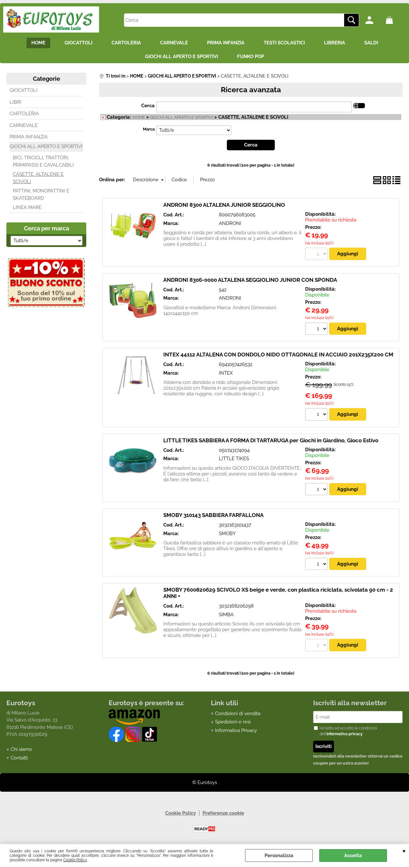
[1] (317, 330)
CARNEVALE (174, 43)
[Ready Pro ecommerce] (204, 828)
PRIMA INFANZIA (225, 43)
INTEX (226, 373)
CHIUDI (404, 850)
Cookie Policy (75, 860)
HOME (38, 43)
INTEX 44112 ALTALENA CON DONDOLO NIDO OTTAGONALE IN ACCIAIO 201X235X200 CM (278, 354)
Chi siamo (21, 749)
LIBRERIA (334, 43)
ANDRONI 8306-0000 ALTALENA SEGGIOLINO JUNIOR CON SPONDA (250, 280)
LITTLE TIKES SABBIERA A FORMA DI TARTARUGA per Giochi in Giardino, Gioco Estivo (270, 440)
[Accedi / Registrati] (374, 20)
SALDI (371, 43)
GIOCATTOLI (78, 43)
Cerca (148, 105)
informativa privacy (345, 734)
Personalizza (279, 855)
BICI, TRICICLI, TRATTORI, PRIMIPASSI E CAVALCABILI (43, 161)
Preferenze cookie (223, 813)
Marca (149, 129)
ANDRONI (230, 223)
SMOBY (227, 533)
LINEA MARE (27, 207)
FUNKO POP (250, 56)
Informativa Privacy (236, 730)
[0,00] (394, 20)
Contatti (19, 758)
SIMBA (226, 614)
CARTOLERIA (126, 43)
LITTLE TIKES (234, 458)
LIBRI (15, 102)
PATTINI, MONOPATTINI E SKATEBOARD (41, 194)
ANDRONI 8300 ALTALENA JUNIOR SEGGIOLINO (224, 205)
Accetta (353, 855)
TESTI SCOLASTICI (284, 43)
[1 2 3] (317, 415)
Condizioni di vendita (237, 713)
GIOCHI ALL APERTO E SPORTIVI (181, 56)
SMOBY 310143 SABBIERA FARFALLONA (213, 515)
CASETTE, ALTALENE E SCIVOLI (38, 177)
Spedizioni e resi (233, 722)
